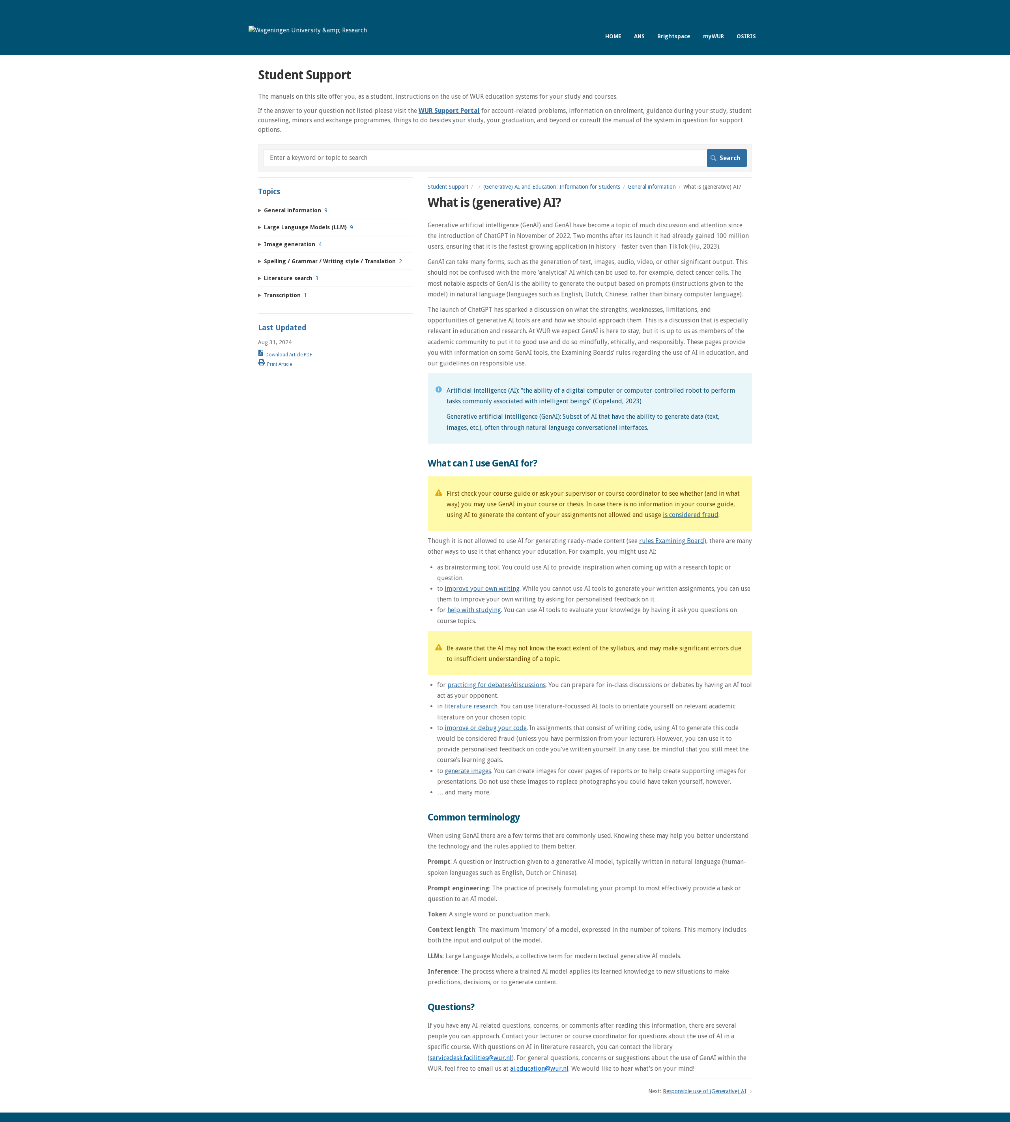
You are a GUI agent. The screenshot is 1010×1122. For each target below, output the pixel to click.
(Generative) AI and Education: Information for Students (551, 187)
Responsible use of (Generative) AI (704, 1091)
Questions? (451, 1007)
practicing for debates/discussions (496, 685)
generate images (468, 771)
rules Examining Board (671, 541)
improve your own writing (482, 588)
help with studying (474, 610)
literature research (471, 706)
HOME (613, 36)
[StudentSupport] (308, 30)
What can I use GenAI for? (482, 463)
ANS (639, 36)
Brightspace (673, 36)
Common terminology (474, 817)
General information (652, 187)
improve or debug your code (486, 728)
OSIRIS (746, 36)
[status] (590, 408)
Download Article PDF (289, 355)
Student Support (448, 187)
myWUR (713, 36)
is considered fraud (690, 515)
